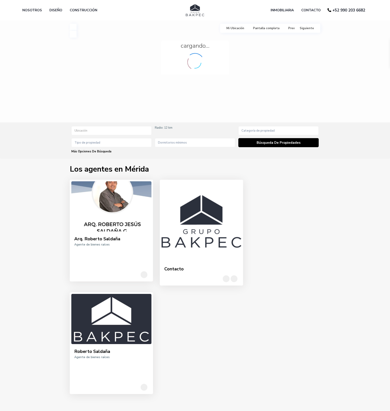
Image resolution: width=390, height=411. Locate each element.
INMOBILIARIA (282, 10)
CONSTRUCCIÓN (83, 10)
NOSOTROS (32, 10)
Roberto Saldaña (92, 351)
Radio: (163, 127)
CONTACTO (311, 10)
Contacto (174, 269)
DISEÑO (55, 10)
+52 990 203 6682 (348, 10)
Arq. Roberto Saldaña (97, 239)
